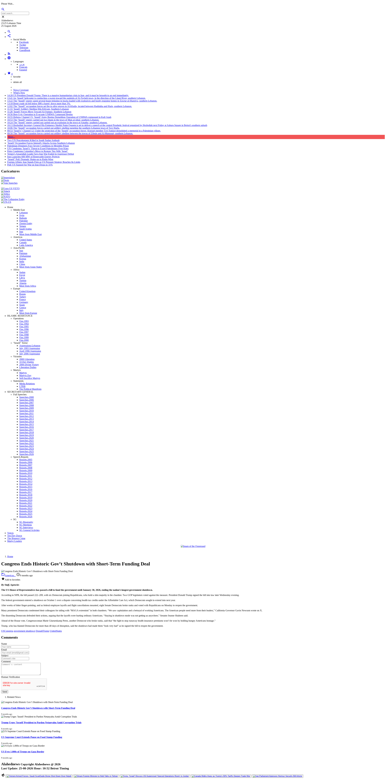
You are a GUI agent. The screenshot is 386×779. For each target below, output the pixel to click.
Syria (21, 215)
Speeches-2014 (26, 421)
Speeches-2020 (26, 438)
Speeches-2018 (26, 432)
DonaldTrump (42, 631)
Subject (4, 655)
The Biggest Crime (16, 538)
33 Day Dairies (26, 362)
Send (4, 692)
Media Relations (27, 383)
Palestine (23, 220)
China (22, 264)
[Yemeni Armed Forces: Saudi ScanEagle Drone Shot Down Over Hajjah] (39, 776)
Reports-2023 (25, 508)
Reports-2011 (25, 476)
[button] (9, 36)
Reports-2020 (25, 500)
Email (4, 649)
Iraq (21, 231)
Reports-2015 (25, 486)
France (22, 299)
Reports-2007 (25, 465)
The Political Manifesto (30, 389)
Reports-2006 (25, 462)
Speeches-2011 (26, 413)
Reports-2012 (25, 478)
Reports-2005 (25, 459)
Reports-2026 (25, 516)
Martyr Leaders (14, 541)
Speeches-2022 (26, 443)
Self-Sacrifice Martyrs (29, 378)
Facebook (24, 42)
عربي (22, 64)
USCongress (7, 631)
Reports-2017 (25, 492)
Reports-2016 (25, 489)
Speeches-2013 (26, 419)
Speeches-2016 (26, 427)
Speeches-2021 (26, 440)
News (16, 87)
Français (23, 67)
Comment (6, 661)
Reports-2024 (25, 511)
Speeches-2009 (26, 408)
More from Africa (27, 286)
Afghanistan (25, 256)
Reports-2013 (25, 481)
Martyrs (23, 372)
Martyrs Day (25, 375)
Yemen (22, 226)
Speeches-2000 (26, 397)
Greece (22, 307)
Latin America (26, 245)
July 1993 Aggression (29, 348)
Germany (23, 302)
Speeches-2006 (26, 400)
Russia (22, 294)
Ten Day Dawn (14, 535)
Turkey (22, 296)
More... (11, 137)
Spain (22, 305)
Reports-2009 (25, 470)
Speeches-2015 (26, 424)
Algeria (22, 283)
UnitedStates (56, 631)
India (21, 261)
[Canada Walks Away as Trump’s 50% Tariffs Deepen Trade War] (221, 776)
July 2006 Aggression (29, 353)
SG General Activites (29, 530)
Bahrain (23, 218)
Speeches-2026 (26, 454)
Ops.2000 (24, 340)
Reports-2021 (25, 503)
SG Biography (26, 522)
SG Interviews (26, 527)
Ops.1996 (24, 329)
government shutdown (24, 631)
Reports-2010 (25, 473)
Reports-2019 (25, 497)
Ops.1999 (24, 337)
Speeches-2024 (26, 448)
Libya (22, 277)
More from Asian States (30, 267)
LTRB (22, 386)
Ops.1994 (24, 324)
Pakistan (23, 253)
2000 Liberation (27, 359)
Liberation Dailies (27, 367)
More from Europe (28, 313)
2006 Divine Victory (29, 364)
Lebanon (23, 212)
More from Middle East (30, 234)
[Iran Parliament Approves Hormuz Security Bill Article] (277, 776)
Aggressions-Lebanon (29, 345)
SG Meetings (25, 525)
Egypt (22, 275)
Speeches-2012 (26, 416)
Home (10, 556)
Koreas (22, 258)
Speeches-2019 (26, 435)
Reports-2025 (25, 514)
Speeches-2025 (26, 451)
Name (4, 644)
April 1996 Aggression (30, 351)
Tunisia (22, 280)
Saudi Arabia (25, 229)
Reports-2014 (25, 484)
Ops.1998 (24, 334)
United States (25, 239)
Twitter (22, 45)
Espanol (23, 69)
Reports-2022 (25, 506)
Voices (10, 533)
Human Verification (10, 677)
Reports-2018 (25, 495)
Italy (21, 310)
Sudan (22, 272)
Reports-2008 (25, 467)
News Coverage (21, 90)
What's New (19, 92)
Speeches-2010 (26, 410)
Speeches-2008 (26, 405)
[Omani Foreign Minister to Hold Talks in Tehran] (96, 776)
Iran (21, 250)
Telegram (23, 47)
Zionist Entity (25, 223)
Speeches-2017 (26, 429)
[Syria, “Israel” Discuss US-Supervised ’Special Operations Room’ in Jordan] (155, 776)
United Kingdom (27, 291)
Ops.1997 (24, 332)
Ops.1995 (24, 326)
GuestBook (24, 50)
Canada (23, 242)
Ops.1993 (24, 321)
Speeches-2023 (26, 446)
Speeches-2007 (26, 402)
